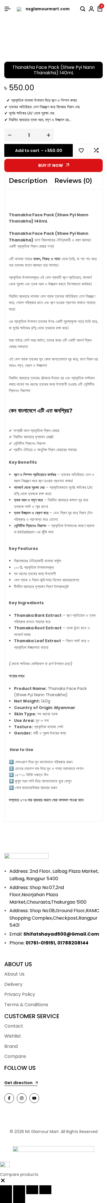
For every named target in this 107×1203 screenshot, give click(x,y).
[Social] (9, 1098)
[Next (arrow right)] (19, 1198)
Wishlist (12, 1036)
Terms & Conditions (26, 1004)
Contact (13, 1026)
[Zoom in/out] (6, 1189)
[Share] (32, 1189)
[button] (96, 150)
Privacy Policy (19, 994)
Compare (15, 1056)
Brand (11, 1046)
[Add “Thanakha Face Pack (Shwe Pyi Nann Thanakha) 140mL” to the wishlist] (81, 150)
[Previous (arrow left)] (6, 1198)
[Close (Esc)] (45, 1189)
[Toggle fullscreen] (19, 1189)
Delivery (13, 984)
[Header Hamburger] (7, 9)
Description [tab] (28, 181)
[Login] (91, 9)
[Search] (82, 9)
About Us (14, 974)
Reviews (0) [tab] (73, 181)
